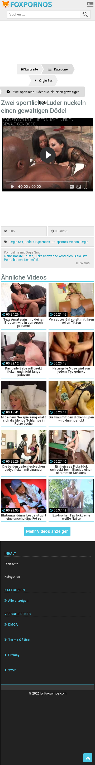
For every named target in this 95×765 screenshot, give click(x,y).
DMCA (13, 624)
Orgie (84, 242)
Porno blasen (13, 260)
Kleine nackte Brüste (18, 256)
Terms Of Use (19, 640)
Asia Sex (80, 256)
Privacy (13, 655)
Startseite (11, 564)
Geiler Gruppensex (37, 242)
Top (87, 758)
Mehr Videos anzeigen (47, 531)
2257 (12, 670)
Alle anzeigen (18, 600)
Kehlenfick (31, 260)
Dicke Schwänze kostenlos (54, 256)
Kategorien (12, 577)
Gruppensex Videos (65, 242)
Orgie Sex (16, 242)
